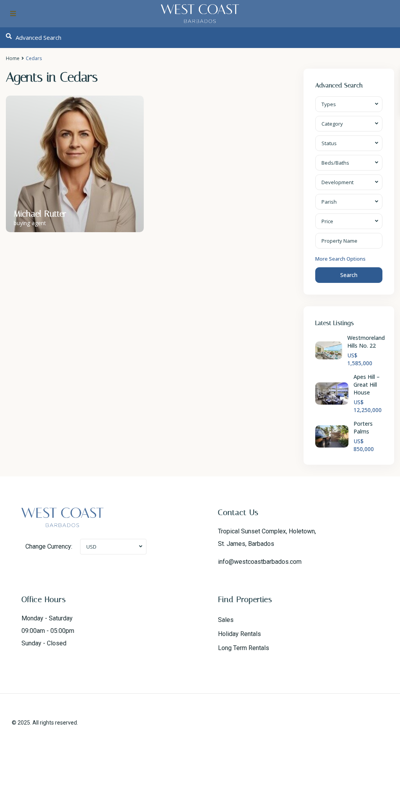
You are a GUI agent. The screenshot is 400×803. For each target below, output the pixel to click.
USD (91, 546)
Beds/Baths (335, 162)
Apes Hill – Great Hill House (367, 384)
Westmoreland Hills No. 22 (366, 341)
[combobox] (349, 104)
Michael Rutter (40, 214)
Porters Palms (363, 427)
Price (327, 221)
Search (348, 275)
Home (13, 58)
